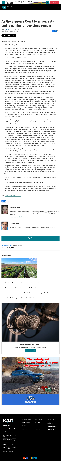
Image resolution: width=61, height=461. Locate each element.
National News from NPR (12, 195)
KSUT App (24, 429)
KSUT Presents (38, 419)
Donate (55, 2)
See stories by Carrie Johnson (19, 217)
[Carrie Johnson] (4, 209)
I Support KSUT (30, 351)
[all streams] (59, 7)
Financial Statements (52, 426)
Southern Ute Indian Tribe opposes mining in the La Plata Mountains (19, 298)
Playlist (24, 425)
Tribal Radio (37, 422)
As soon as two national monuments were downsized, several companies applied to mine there (26, 293)
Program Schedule (26, 419)
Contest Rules (50, 429)
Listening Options (26, 422)
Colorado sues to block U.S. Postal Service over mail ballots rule (18, 288)
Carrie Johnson (10, 30)
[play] (4, 7)
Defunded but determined (30, 345)
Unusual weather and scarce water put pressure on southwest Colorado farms (22, 283)
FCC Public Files (50, 419)
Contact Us (37, 429)
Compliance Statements (50, 423)
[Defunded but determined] (30, 322)
